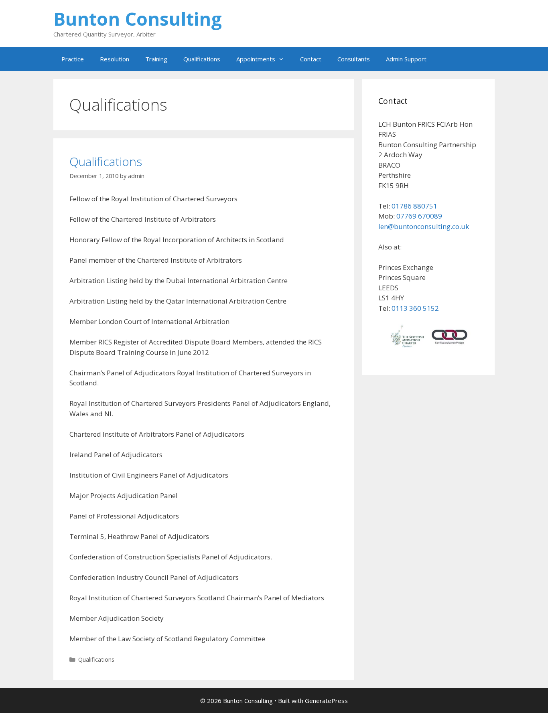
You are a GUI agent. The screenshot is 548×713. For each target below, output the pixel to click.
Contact (310, 59)
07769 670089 (419, 216)
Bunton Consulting (137, 18)
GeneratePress (326, 701)
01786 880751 (414, 206)
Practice (72, 59)
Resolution (114, 59)
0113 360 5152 (415, 308)
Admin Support (406, 59)
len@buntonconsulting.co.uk (423, 226)
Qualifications (201, 59)
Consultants (353, 59)
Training (156, 59)
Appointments (255, 59)
